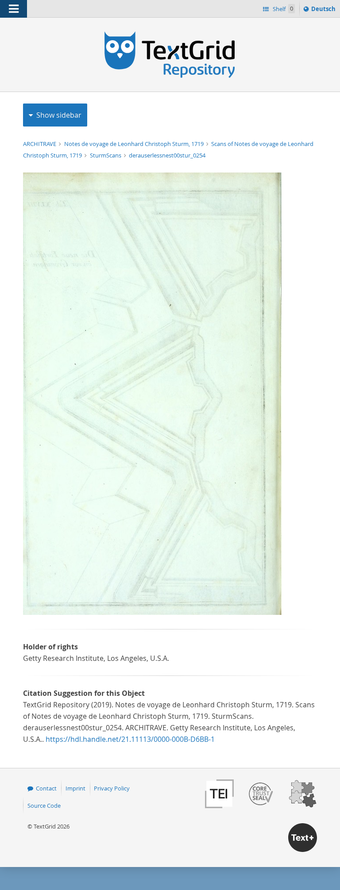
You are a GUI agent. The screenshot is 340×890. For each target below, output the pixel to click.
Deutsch (324, 10)
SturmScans (106, 155)
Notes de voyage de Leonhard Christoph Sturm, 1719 (134, 144)
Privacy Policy (112, 788)
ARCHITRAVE (40, 144)
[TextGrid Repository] (170, 34)
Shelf (282, 9)
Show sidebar (58, 115)
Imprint (75, 788)
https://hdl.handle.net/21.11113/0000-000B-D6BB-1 (130, 739)
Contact (46, 788)
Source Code (44, 805)
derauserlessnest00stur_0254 (167, 155)
